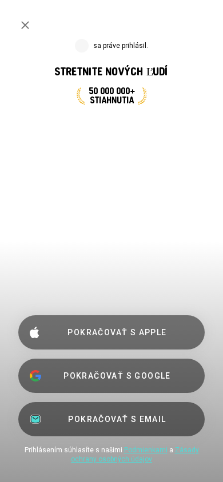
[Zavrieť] (25, 25)
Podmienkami (146, 450)
